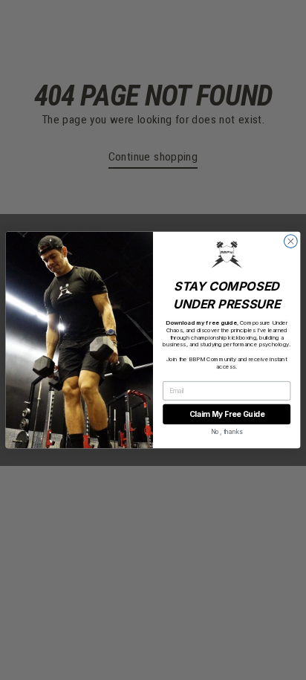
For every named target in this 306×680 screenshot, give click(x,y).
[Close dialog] (290, 241)
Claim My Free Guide (226, 413)
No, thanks (227, 431)
